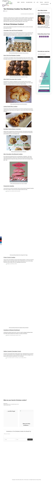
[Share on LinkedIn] (1, 242)
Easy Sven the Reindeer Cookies (12, 55)
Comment (30, 439)
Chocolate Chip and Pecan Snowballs (13, 30)
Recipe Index (47, 27)
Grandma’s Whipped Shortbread (12, 330)
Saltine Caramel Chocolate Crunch (12, 351)
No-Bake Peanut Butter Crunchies (12, 129)
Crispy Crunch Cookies (9, 257)
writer (46, 22)
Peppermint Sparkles (9, 186)
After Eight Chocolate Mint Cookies (12, 79)
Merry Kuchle (5, 403)
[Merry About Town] (7, 3)
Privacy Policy (38, 479)
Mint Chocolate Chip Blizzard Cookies (13, 154)
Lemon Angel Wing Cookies (10, 106)
